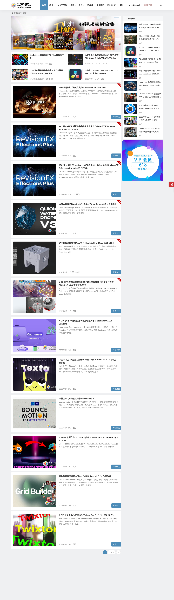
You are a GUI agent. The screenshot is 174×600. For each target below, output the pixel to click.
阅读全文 (116, 117)
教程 (72, 5)
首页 (44, 5)
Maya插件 (18, 89)
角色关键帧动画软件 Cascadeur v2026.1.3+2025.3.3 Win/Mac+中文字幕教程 (150, 74)
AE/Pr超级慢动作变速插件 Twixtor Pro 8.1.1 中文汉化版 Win (86, 515)
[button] (59, 46)
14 (47, 79)
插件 (80, 5)
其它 (16, 167)
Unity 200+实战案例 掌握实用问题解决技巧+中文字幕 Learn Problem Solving (150, 85)
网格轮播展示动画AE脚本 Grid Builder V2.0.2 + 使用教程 (85, 476)
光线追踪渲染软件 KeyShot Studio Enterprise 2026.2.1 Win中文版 (149, 108)
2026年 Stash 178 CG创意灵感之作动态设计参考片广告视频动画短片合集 (149, 120)
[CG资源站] (21, 5)
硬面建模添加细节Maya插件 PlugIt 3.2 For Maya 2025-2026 (86, 243)
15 (47, 64)
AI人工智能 (62, 5)
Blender (18, 205)
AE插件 (18, 128)
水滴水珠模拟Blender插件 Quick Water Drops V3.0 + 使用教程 (88, 204)
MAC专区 (111, 5)
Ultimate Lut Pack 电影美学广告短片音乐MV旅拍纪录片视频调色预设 (150, 97)
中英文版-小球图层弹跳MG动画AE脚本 (76, 398)
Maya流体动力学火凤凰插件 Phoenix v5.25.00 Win (82, 87)
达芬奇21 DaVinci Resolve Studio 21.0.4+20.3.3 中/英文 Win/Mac (149, 51)
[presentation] (18, 33)
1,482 (111, 552)
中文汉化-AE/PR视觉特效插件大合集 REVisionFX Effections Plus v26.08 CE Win (150, 27)
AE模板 (90, 5)
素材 (122, 5)
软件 (51, 5)
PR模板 (100, 5)
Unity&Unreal (134, 5)
